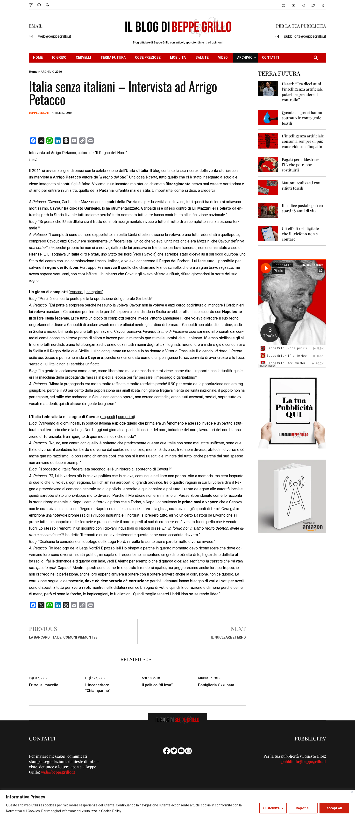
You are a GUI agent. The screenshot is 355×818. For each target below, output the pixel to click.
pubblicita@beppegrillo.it (305, 36)
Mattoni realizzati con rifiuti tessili (301, 185)
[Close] (352, 792)
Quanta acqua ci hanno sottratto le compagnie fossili (302, 118)
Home (33, 71)
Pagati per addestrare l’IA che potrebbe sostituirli (300, 164)
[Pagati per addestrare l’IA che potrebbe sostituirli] (268, 164)
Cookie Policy (111, 811)
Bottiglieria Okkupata (216, 685)
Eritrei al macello (43, 685)
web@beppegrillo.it (54, 36)
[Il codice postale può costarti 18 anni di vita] (268, 210)
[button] (33, 4)
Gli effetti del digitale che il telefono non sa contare (301, 234)
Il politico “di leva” (157, 685)
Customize (271, 808)
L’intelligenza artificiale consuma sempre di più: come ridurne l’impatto (303, 141)
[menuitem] (38, 58)
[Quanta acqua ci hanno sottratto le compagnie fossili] (268, 117)
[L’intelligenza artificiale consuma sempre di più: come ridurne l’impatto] (268, 140)
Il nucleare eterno (228, 637)
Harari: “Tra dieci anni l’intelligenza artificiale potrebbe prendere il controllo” (302, 91)
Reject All (303, 808)
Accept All (334, 808)
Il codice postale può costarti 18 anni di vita (303, 208)
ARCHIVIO (47, 71)
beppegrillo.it (39, 112)
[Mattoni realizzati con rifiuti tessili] (268, 187)
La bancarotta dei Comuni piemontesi (64, 637)
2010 (58, 71)
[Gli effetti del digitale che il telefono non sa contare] (268, 233)
